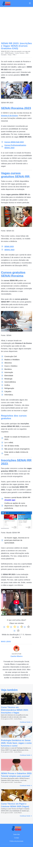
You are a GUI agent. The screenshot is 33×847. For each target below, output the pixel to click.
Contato (16, 838)
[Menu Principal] (30, 3)
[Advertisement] (16, 24)
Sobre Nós (16, 834)
